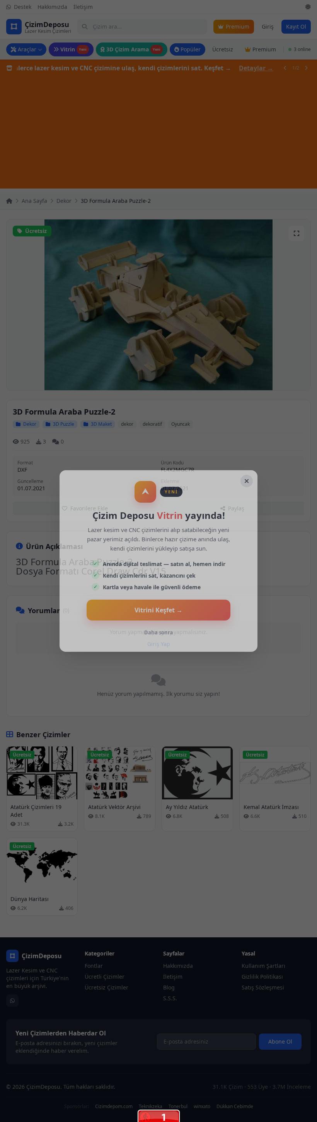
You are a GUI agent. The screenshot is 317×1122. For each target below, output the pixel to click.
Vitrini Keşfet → (158, 610)
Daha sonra (158, 632)
